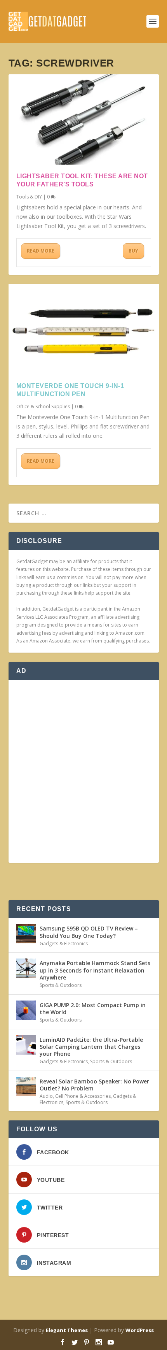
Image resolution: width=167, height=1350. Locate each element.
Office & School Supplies (43, 406)
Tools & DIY (29, 196)
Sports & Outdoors (61, 985)
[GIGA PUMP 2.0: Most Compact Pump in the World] (26, 1010)
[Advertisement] (83, 771)
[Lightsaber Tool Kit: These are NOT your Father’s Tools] (84, 119)
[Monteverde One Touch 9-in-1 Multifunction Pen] (84, 329)
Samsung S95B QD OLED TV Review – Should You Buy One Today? (89, 932)
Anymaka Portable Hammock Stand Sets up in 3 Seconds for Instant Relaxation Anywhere (95, 970)
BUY (133, 251)
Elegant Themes (67, 1330)
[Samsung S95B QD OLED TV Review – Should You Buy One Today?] (26, 933)
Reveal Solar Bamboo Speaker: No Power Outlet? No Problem (94, 1085)
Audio (46, 1096)
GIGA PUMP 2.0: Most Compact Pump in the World (93, 1008)
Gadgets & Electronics (64, 943)
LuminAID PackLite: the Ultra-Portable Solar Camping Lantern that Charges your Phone (91, 1046)
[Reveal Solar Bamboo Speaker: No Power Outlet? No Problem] (26, 1086)
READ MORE (40, 251)
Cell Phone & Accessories (83, 1096)
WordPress (139, 1330)
